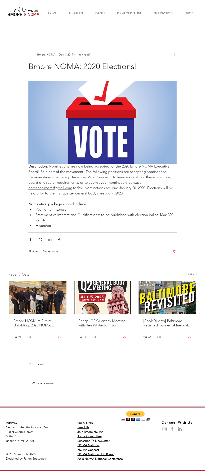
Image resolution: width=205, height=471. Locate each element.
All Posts (14, 27)
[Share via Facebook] (30, 239)
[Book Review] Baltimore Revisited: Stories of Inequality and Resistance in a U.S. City (167, 323)
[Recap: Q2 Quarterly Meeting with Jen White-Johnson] (103, 297)
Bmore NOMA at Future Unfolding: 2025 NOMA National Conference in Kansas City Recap (32, 323)
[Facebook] (172, 429)
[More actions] (174, 54)
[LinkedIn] (180, 429)
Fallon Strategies (34, 458)
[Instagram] (164, 429)
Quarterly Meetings (40, 27)
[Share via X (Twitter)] (40, 239)
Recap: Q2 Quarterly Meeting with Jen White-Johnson (102, 323)
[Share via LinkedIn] (50, 239)
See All (192, 274)
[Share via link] (60, 239)
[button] (191, 27)
